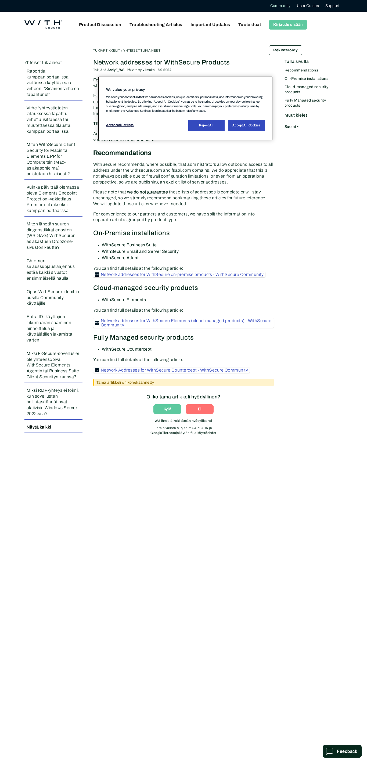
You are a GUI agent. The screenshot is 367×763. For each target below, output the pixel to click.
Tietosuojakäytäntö (177, 433)
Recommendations (301, 70)
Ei (199, 409)
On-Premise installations (306, 79)
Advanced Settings (120, 125)
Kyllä (167, 409)
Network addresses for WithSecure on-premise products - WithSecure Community (182, 274)
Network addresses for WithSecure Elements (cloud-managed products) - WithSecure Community (186, 322)
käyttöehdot (207, 433)
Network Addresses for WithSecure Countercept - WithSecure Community (174, 370)
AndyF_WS (115, 70)
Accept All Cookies (246, 125)
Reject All (206, 125)
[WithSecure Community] (43, 24)
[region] (185, 108)
